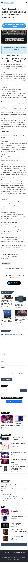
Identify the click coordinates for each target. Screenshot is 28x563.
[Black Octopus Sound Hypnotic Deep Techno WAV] (5, 538)
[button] (14, 283)
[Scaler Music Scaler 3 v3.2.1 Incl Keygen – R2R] (21, 299)
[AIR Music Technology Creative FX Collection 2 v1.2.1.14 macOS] (21, 313)
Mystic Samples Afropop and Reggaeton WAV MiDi (7, 426)
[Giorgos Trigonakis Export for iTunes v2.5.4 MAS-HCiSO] (5, 447)
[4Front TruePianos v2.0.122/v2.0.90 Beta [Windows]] (7, 314)
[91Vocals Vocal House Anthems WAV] (5, 455)
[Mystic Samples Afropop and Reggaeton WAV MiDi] (7, 419)
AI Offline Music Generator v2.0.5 (19, 516)
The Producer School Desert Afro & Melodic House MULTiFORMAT (18, 468)
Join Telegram (23, 557)
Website (3, 367)
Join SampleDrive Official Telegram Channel (14, 25)
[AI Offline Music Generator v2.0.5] (21, 418)
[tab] (6, 263)
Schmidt (3, 488)
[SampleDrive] (9, 2)
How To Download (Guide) (14, 559)
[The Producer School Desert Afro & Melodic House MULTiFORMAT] (5, 468)
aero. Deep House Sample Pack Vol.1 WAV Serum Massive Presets (18, 461)
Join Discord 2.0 (15, 557)
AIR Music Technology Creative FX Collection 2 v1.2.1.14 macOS (20, 319)
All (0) (14, 544)
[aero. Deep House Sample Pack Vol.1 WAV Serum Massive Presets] (5, 461)
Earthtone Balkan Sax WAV (15, 500)
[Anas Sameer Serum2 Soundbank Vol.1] (5, 525)
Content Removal (6, 557)
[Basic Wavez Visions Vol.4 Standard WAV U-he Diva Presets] (5, 532)
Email (3, 361)
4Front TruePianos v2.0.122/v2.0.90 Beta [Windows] (6, 322)
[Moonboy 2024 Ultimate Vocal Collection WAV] (5, 439)
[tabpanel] (14, 268)
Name (3, 354)
